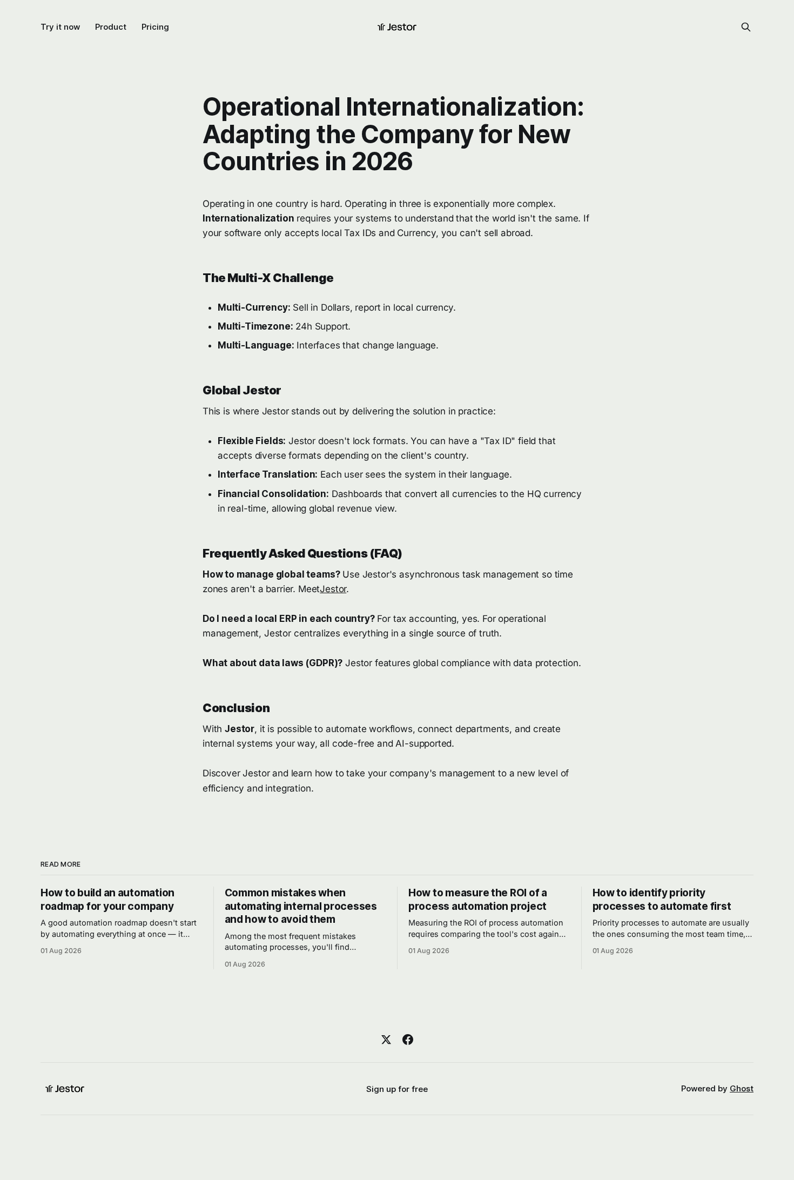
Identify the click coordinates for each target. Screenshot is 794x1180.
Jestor (333, 589)
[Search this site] (746, 27)
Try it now (60, 27)
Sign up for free (397, 1089)
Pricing (155, 27)
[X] (386, 1039)
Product (110, 27)
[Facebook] (407, 1039)
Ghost (741, 1088)
